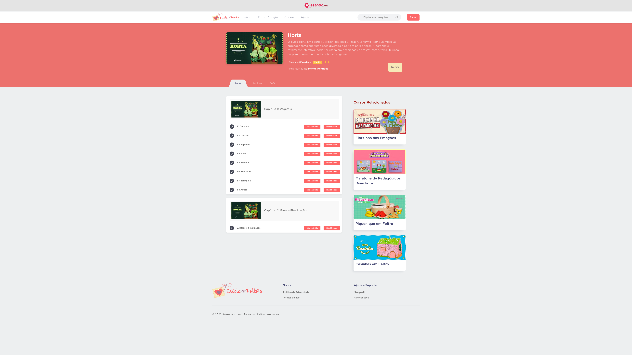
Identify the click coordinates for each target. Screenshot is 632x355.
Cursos (289, 17)
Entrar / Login (268, 17)
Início (247, 17)
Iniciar (395, 67)
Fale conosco (361, 298)
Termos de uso (291, 298)
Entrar (413, 17)
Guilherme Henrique (316, 69)
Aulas (237, 83)
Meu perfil (359, 292)
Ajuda (305, 17)
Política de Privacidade (296, 292)
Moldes (257, 83)
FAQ (272, 83)
